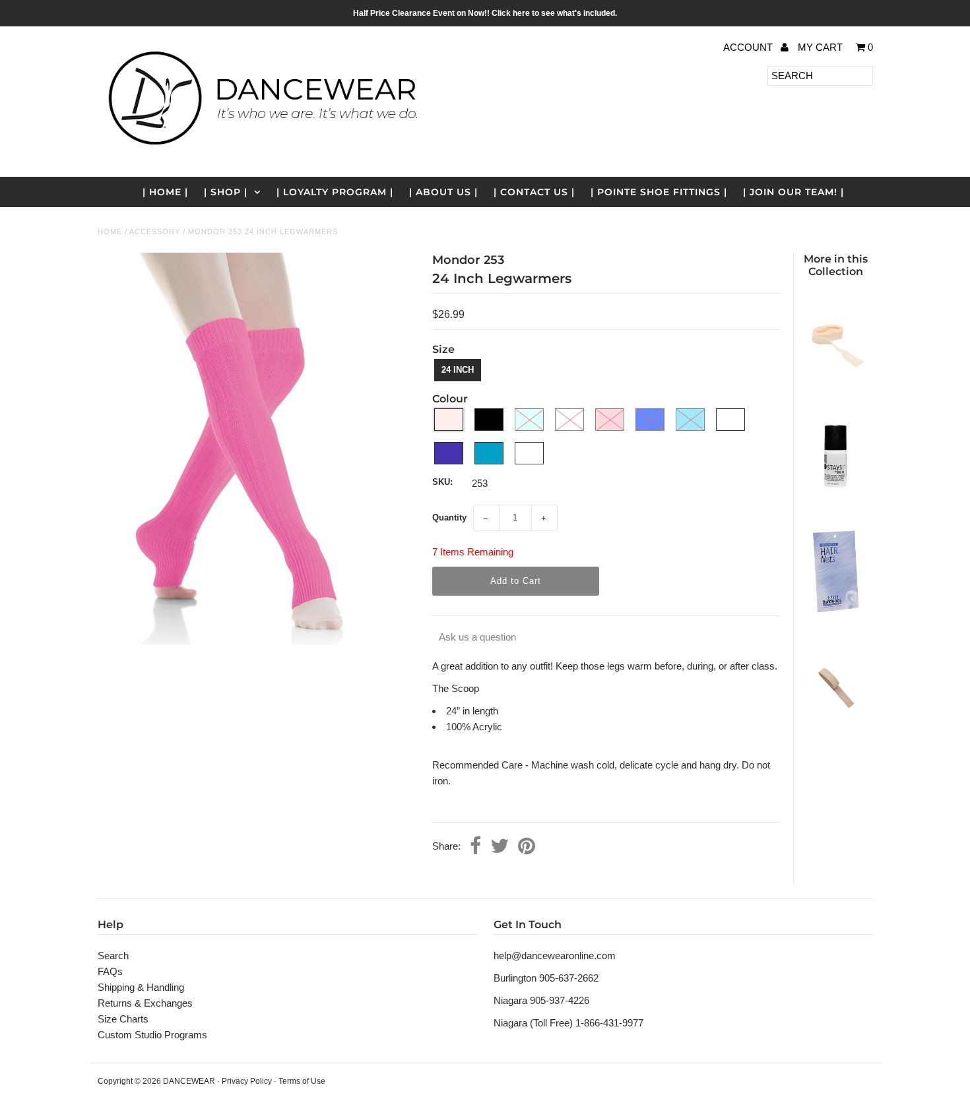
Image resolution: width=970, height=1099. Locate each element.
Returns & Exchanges (145, 1003)
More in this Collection (836, 265)
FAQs (110, 971)
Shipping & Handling (141, 987)
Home (110, 232)
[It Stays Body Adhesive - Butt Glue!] (835, 501)
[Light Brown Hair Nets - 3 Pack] (835, 616)
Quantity (449, 517)
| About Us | (443, 192)
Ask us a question (477, 637)
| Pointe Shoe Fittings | (659, 192)
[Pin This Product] (526, 847)
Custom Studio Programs (152, 1034)
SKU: (442, 482)
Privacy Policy (247, 1081)
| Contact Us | (534, 192)
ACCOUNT (749, 47)
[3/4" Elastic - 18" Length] (835, 732)
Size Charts (123, 1018)
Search (113, 955)
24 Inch (457, 370)
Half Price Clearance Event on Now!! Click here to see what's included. (485, 13)
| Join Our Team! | (793, 192)
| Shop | (225, 192)
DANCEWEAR (189, 1081)
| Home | (165, 192)
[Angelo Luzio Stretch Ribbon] (835, 385)
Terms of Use (301, 1081)
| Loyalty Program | (334, 192)
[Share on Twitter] (499, 847)
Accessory (154, 232)
